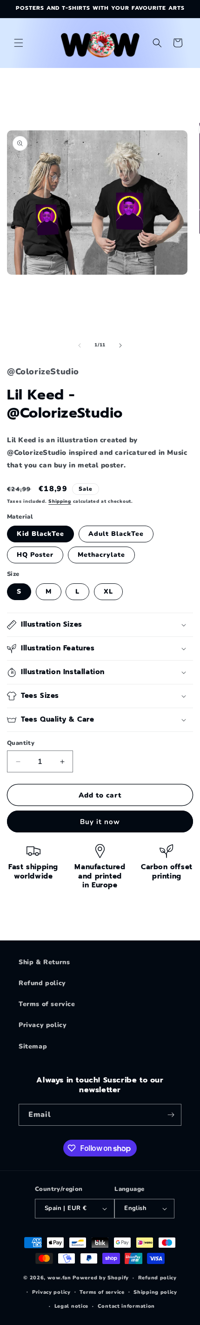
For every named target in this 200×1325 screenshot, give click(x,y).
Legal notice (71, 1306)
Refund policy (42, 983)
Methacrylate (101, 554)
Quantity (20, 743)
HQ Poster (35, 554)
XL (108, 591)
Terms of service (47, 1004)
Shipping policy (155, 1292)
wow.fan (59, 1277)
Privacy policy (43, 1025)
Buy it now (100, 821)
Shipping (59, 501)
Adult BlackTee (116, 533)
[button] (18, 43)
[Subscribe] (170, 1115)
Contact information (126, 1306)
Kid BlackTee (40, 533)
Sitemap (33, 1046)
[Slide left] (79, 345)
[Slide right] (120, 345)
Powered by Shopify (101, 1277)
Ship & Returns (44, 962)
